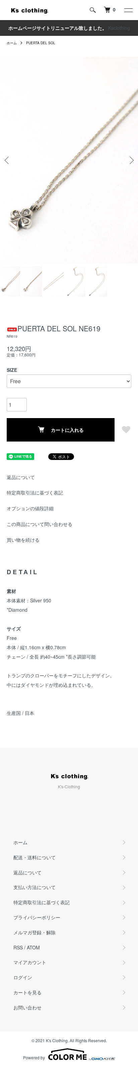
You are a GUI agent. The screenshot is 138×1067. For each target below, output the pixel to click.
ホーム (12, 43)
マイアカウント (29, 962)
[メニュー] (128, 10)
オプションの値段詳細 (30, 508)
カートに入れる (67, 429)
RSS (18, 947)
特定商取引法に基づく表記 (35, 492)
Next (130, 160)
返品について (21, 477)
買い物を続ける (23, 539)
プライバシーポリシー (36, 917)
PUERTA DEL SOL (40, 43)
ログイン (22, 977)
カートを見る (27, 992)
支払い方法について (34, 887)
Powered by (34, 1057)
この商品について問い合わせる (39, 524)
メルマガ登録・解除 (34, 932)
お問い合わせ (27, 1007)
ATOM (33, 947)
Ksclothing (119, 27)
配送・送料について (34, 857)
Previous (7, 160)
